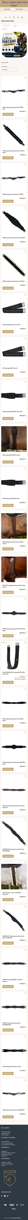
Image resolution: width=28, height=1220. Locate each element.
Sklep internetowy (12, 1218)
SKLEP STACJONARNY (7, 1164)
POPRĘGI (7, 25)
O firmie (3, 1165)
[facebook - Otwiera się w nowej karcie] (2, 1196)
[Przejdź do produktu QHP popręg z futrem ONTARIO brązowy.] (14, 876)
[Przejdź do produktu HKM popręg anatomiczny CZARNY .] (14, 178)
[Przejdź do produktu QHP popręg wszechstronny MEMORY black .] (14, 746)
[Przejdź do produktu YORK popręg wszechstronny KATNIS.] (14, 222)
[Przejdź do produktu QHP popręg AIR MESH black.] (14, 482)
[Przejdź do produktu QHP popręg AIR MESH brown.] (14, 439)
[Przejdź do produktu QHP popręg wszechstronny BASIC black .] (14, 703)
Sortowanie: (4, 66)
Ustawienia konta (5, 1133)
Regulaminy (4, 1151)
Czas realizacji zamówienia (8, 1144)
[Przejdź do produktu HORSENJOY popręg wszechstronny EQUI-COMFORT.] (14, 920)
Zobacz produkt (8, 114)
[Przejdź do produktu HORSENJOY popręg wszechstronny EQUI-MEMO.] (14, 833)
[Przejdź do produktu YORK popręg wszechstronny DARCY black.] (14, 135)
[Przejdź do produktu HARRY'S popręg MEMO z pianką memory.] (14, 963)
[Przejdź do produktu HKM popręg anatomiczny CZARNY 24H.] (14, 91)
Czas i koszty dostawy (7, 1143)
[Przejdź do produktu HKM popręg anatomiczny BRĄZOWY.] (14, 1094)
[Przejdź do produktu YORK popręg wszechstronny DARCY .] (14, 265)
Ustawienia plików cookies (8, 1152)
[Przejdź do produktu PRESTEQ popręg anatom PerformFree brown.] (14, 569)
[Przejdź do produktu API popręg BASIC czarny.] (14, 352)
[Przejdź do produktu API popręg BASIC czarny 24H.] (14, 308)
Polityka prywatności (6, 1154)
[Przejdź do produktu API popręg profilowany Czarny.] (14, 1050)
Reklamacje (4, 1155)
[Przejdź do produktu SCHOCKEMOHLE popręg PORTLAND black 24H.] (14, 656)
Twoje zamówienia (5, 1131)
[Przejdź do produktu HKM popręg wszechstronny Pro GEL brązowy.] (14, 790)
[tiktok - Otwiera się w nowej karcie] (7, 1196)
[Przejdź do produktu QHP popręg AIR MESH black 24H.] (14, 395)
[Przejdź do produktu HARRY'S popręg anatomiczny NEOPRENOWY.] (14, 1007)
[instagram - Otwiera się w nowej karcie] (5, 1196)
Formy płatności (5, 1141)
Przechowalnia (5, 1135)
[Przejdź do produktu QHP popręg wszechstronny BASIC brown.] (14, 526)
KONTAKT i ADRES (6, 1162)
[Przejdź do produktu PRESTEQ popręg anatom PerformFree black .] (14, 613)
